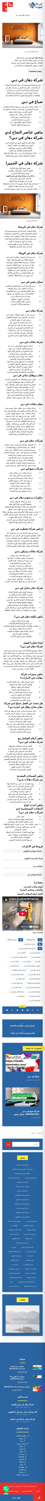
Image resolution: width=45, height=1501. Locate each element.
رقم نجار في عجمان (22, 1191)
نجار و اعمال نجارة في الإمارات (26, 1282)
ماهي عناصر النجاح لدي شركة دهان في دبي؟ (24, 134)
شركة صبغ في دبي (34, 874)
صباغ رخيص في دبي (32, 282)
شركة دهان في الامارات (33, 983)
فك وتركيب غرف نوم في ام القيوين (22, 1411)
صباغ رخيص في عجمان (14, 1221)
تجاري (21, 1449)
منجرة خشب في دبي (29, 1234)
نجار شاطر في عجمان (14, 1251)
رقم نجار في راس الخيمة (22, 1186)
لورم (21, 1464)
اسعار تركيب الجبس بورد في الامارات (22, 1169)
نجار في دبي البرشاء (30, 1269)
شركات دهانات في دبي (17, 974)
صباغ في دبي (32, 101)
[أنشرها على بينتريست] (28, 1010)
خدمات (21, 1454)
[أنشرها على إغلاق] (33, 1010)
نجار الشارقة (28, 1238)
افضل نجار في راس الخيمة (22, 1173)
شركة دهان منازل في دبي (29, 588)
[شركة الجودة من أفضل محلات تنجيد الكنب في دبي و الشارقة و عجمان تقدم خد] (35, 5)
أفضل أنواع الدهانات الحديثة (30, 893)
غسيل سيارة (21, 1443)
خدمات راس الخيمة (30, 944)
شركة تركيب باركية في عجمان (22, 1419)
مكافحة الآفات (21, 1436)
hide (39, 71)
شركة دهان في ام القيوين (33, 858)
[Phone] (6, 1489)
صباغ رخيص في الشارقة (22, 1212)
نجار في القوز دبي (28, 1264)
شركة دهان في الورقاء (30, 253)
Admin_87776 (31, 940)
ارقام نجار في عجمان (22, 1165)
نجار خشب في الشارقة (22, 1243)
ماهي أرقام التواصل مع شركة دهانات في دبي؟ (30, 740)
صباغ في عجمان (31, 1230)
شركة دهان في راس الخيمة (16, 176)
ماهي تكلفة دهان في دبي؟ (28, 616)
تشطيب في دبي (35, 957)
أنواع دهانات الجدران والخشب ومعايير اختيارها (31, 888)
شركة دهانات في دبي (31, 342)
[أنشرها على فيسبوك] (38, 1010)
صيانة (21, 1446)
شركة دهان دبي (34, 310)
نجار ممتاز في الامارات (15, 1277)
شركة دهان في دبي (27, 79)
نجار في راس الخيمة (14, 1273)
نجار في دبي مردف (30, 1273)
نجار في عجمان (31, 1277)
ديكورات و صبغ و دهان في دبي (26, 497)
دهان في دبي (26, 961)
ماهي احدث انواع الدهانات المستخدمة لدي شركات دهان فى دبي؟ (29, 808)
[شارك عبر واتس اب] (12, 1010)
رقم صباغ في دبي (14, 966)
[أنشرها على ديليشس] (17, 1010)
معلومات (21, 1467)
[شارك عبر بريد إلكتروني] (7, 1010)
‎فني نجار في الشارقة (30, 1286)
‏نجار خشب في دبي (14, 1286)
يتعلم (11, 1282)
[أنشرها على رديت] (23, 1010)
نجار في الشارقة (15, 1260)
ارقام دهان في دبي (35, 953)
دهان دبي (37, 961)
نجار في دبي (14, 1264)
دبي (37, 90)
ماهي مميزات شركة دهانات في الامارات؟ (31, 675)
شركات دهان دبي (35, 970)
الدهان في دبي (21, 953)
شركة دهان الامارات (34, 979)
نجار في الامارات (29, 1260)
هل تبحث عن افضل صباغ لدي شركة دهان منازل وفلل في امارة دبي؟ (23, 705)
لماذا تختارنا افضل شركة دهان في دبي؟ (31, 644)
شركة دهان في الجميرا (24, 163)
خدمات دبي (34, 1118)
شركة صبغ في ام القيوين (32, 851)
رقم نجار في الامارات (22, 1182)
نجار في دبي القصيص (14, 1269)
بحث (8, 1144)
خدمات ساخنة (21, 1475)
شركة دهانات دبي (16, 987)
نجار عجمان (30, 1256)
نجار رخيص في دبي (31, 1251)
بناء (21, 1441)
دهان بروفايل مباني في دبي (28, 375)
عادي (21, 1451)
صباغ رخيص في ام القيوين (22, 1217)
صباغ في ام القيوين (28, 1225)
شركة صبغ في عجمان (22, 1208)
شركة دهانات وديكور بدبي (29, 551)
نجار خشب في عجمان (27, 1247)
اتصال (21, 1462)
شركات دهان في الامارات (19, 970)
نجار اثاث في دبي (14, 1234)
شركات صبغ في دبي (32, 468)
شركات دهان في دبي (31, 440)
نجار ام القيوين (16, 1238)
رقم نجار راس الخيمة (14, 1178)
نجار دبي (13, 1247)
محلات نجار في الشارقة (15, 1230)
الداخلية (21, 1456)
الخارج (21, 1459)
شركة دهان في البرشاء (30, 227)
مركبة (21, 1438)
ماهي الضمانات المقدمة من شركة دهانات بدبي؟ (30, 777)
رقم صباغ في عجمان (30, 1178)
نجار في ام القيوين (16, 1256)
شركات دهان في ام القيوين (22, 1195)
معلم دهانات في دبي (31, 404)
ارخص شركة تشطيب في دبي (27, 528)
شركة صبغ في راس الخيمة (22, 1204)
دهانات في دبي (15, 961)
